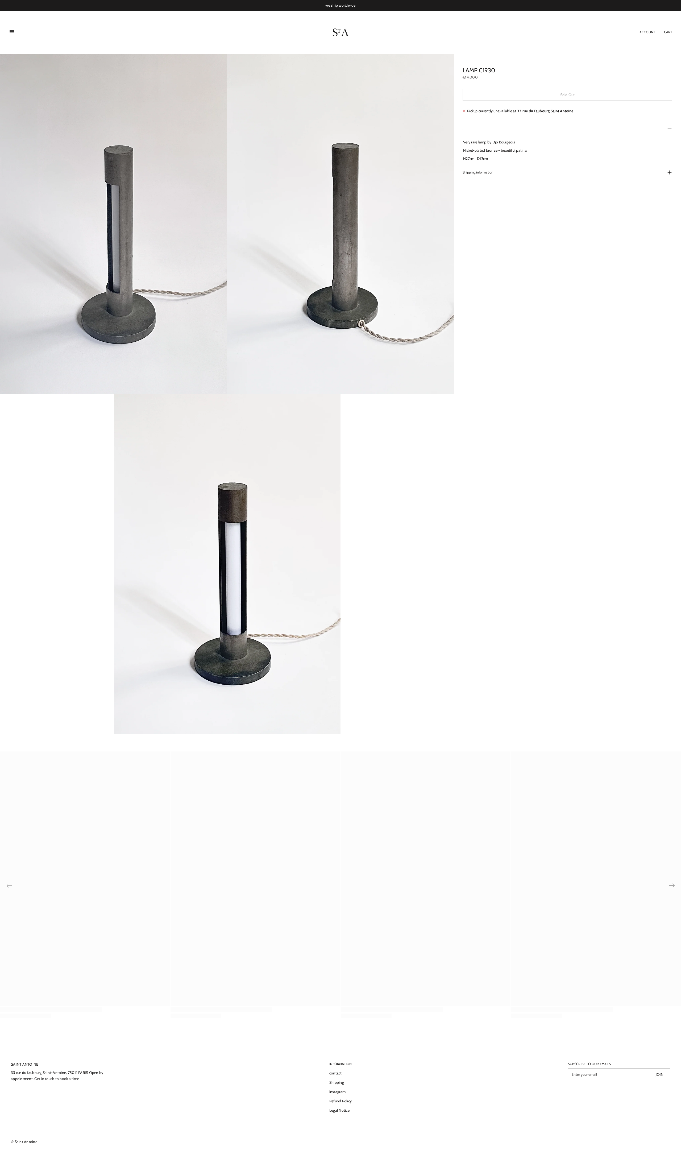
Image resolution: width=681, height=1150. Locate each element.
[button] (13, 32)
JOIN (659, 1074)
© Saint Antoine (24, 1141)
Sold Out (567, 94)
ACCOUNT (647, 32)
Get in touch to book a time (56, 1078)
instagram (337, 1091)
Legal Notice (339, 1110)
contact (335, 1073)
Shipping (336, 1082)
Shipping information (478, 172)
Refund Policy (340, 1101)
